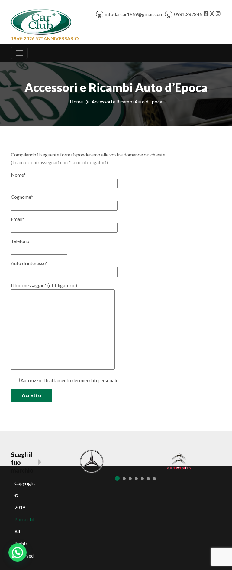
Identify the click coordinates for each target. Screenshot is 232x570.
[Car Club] (41, 20)
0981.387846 (188, 14)
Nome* (18, 175)
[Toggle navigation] (19, 53)
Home (76, 101)
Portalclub (25, 519)
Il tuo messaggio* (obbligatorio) (44, 285)
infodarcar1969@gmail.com (134, 14)
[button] (17, 552)
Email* (17, 219)
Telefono (20, 241)
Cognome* (22, 197)
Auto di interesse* (29, 263)
